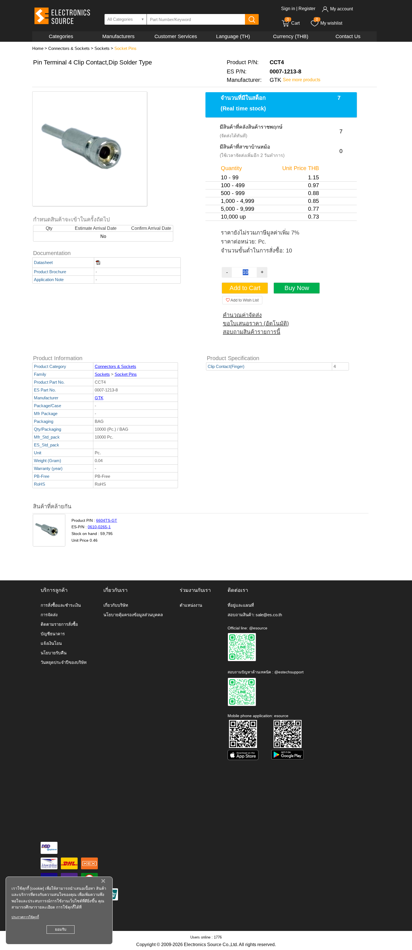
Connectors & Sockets (69, 48)
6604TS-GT (106, 520)
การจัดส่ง (49, 614)
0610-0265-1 (99, 527)
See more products (301, 79)
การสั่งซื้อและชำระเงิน (61, 605)
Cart (293, 23)
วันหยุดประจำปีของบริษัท (64, 662)
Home (37, 48)
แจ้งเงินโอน (51, 643)
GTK (99, 397)
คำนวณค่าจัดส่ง (242, 315)
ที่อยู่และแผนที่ (241, 605)
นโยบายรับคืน (53, 652)
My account (341, 8)
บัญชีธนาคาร (53, 633)
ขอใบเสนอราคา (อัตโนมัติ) (256, 323)
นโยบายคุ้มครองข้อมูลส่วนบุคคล (133, 614)
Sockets (102, 48)
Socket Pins (125, 48)
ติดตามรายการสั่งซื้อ (59, 624)
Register (306, 8)
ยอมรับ (60, 929)
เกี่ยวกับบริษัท (115, 605)
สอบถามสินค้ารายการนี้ (251, 332)
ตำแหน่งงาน (191, 605)
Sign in (288, 8)
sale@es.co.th (269, 614)
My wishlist (331, 23)
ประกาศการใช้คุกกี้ (25, 917)
